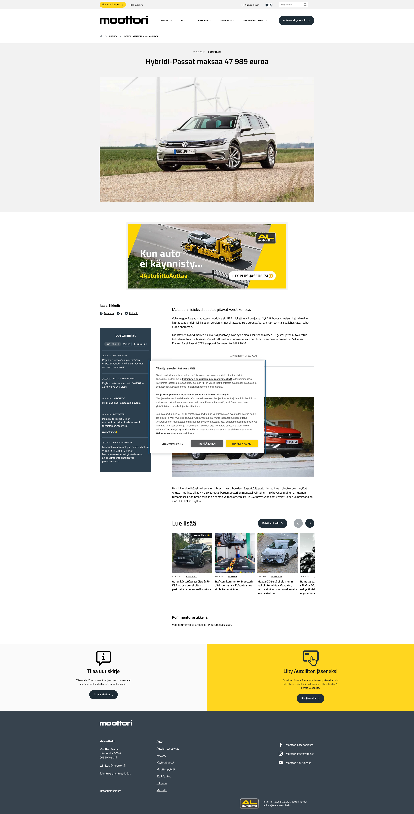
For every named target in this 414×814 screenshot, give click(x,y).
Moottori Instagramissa (300, 754)
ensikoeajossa (251, 318)
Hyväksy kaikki (242, 444)
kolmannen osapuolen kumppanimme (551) (207, 379)
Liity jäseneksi (308, 698)
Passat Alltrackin (254, 488)
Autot (160, 741)
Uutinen (113, 36)
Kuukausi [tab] (139, 344)
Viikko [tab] (127, 344)
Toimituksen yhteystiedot (115, 773)
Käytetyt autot (165, 762)
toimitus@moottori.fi (113, 765)
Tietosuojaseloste (110, 791)
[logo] (124, 22)
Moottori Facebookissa (300, 745)
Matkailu (162, 790)
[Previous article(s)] (298, 523)
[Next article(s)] (309, 523)
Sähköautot (164, 776)
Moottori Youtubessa (298, 763)
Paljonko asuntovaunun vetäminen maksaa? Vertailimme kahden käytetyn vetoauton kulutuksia (123, 363)
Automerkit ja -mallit (294, 20)
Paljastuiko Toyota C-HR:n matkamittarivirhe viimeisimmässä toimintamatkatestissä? (121, 422)
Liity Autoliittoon (111, 4)
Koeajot (161, 755)
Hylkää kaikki (207, 444)
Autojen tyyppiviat (168, 748)
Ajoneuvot (214, 52)
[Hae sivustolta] (305, 4)
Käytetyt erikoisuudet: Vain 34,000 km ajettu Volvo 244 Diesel (123, 385)
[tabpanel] (125, 408)
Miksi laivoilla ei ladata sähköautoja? (121, 403)
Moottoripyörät (166, 769)
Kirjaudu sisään (252, 5)
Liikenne (162, 783)
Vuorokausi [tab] (113, 344)
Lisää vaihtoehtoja (172, 444)
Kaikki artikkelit (270, 523)
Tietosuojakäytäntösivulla (180, 429)
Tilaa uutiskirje (136, 5)
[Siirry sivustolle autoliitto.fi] (249, 803)
